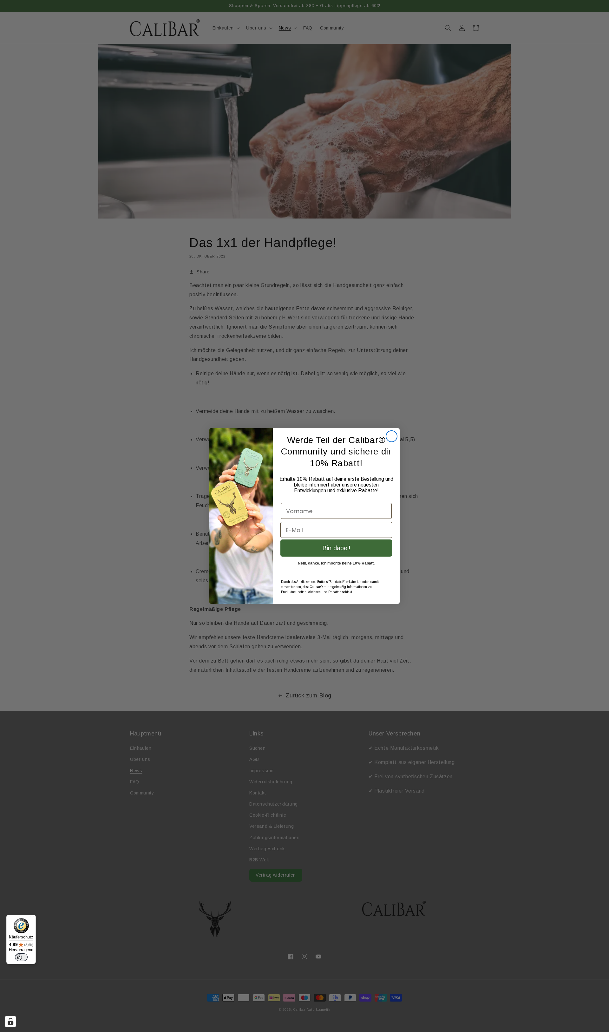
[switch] (21, 957)
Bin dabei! (336, 548)
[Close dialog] (391, 436)
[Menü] (32, 918)
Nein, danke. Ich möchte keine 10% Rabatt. (336, 563)
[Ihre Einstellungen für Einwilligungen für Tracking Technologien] (10, 1021)
